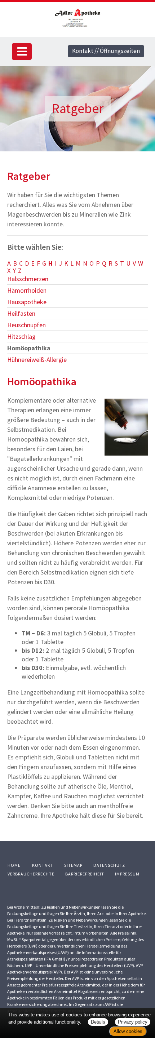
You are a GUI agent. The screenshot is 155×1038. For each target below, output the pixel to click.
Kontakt (42, 865)
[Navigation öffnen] (22, 51)
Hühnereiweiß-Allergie (37, 359)
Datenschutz (109, 865)
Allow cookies (128, 1031)
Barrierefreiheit (84, 874)
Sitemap (73, 865)
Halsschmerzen (27, 279)
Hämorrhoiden (26, 290)
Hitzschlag (21, 336)
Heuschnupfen (26, 325)
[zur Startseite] (77, 18)
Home (14, 865)
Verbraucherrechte (31, 874)
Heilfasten (21, 313)
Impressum (127, 874)
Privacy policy (132, 1022)
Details (98, 1022)
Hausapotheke (26, 302)
